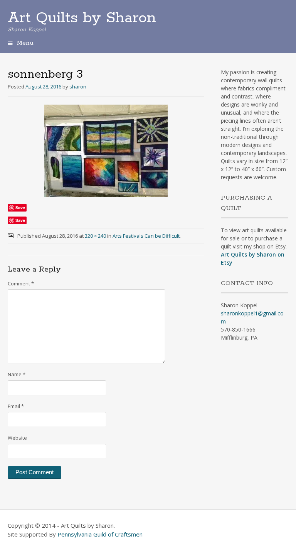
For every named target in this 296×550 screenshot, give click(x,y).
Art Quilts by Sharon (82, 18)
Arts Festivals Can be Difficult (146, 235)
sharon (77, 86)
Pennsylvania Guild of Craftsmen (100, 534)
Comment (21, 283)
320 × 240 (95, 235)
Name (16, 374)
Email (16, 406)
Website (17, 437)
